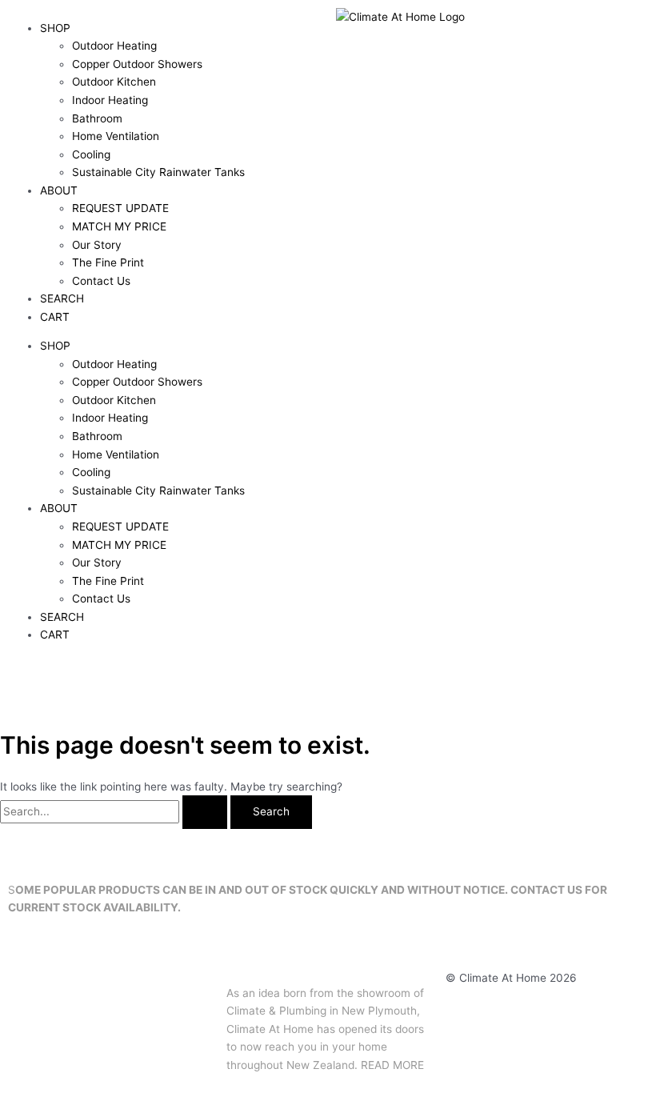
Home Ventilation (115, 136)
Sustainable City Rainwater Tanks (158, 172)
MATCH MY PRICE (119, 226)
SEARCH (62, 298)
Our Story (97, 244)
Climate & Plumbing (276, 1010)
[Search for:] (115, 811)
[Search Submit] (204, 812)
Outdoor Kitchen (114, 81)
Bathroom (97, 118)
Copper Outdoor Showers (137, 64)
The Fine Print (108, 262)
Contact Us (101, 280)
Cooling (91, 154)
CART (55, 316)
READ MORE (392, 1065)
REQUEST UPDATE (120, 208)
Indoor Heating (110, 100)
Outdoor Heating (114, 45)
